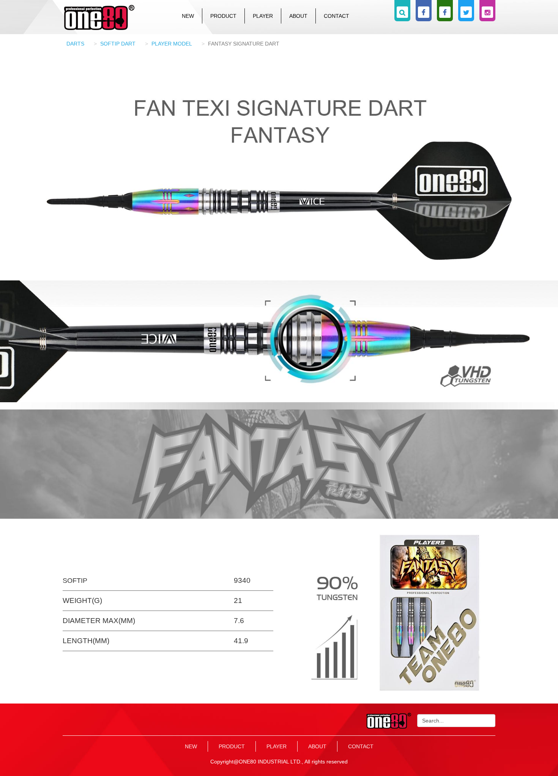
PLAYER (263, 16)
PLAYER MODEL (171, 44)
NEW (188, 16)
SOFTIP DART (118, 44)
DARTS (75, 44)
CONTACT (336, 16)
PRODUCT (223, 16)
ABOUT (298, 16)
